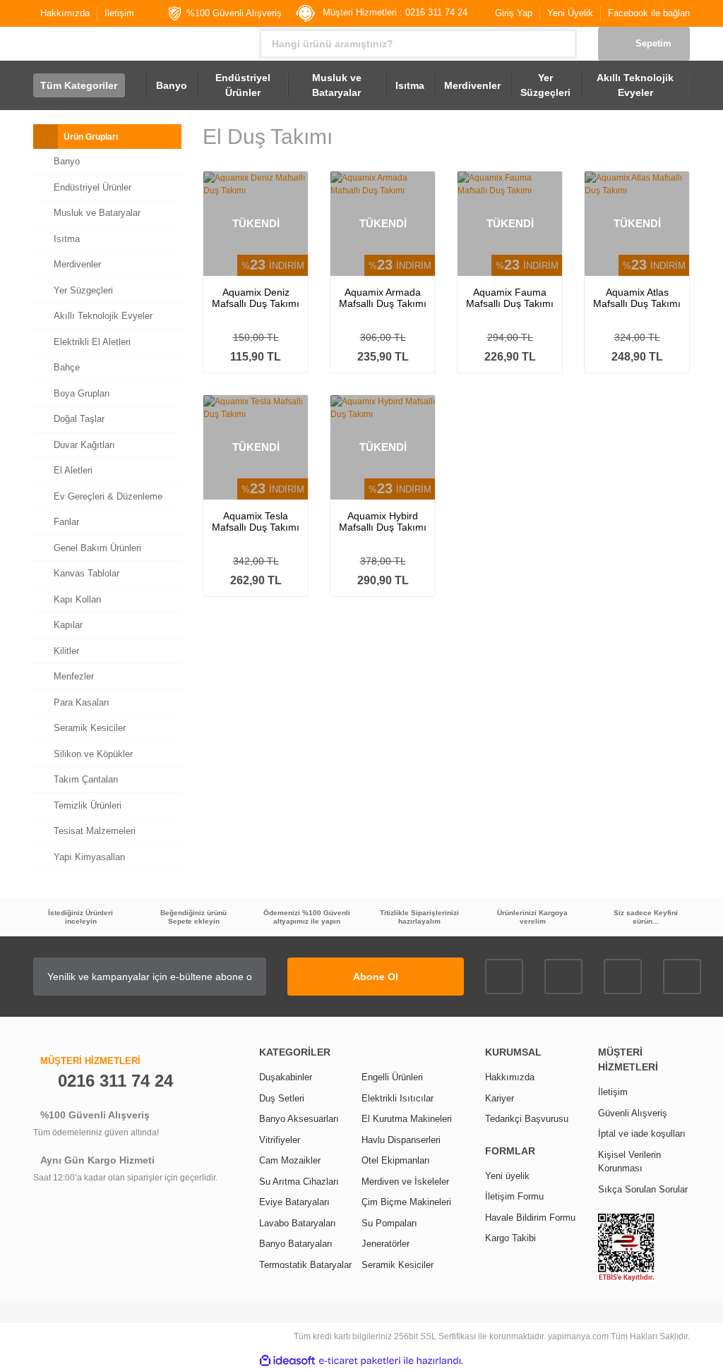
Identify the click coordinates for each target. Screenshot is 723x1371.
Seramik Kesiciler (398, 1265)
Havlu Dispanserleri (401, 1140)
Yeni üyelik (507, 1176)
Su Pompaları (389, 1223)
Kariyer (499, 1098)
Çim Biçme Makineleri (406, 1202)
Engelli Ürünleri (392, 1077)
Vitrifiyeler (279, 1140)
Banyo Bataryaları (296, 1243)
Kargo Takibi (510, 1238)
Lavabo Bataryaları (297, 1223)
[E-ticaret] (359, 1361)
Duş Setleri (281, 1098)
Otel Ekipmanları (396, 1160)
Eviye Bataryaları (294, 1202)
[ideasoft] (287, 1360)
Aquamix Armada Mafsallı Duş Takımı (382, 297)
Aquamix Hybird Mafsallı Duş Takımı (382, 521)
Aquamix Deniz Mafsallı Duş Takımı (255, 297)
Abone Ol (375, 976)
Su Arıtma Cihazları (299, 1181)
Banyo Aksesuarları (299, 1118)
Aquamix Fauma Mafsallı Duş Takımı (510, 297)
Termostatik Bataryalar (305, 1265)
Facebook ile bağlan (649, 13)
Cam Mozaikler (290, 1160)
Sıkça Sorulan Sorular (643, 1189)
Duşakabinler (285, 1077)
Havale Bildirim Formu (530, 1217)
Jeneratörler (386, 1243)
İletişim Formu (514, 1196)
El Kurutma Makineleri (407, 1118)
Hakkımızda (65, 13)
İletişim (119, 13)
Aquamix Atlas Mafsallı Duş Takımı (637, 297)
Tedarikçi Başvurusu (526, 1118)
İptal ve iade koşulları (642, 1133)
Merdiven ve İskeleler (405, 1181)
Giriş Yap (513, 13)
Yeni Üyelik (570, 13)
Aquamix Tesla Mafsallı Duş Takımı (255, 521)
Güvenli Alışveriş (632, 1113)
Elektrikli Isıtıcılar (398, 1098)
